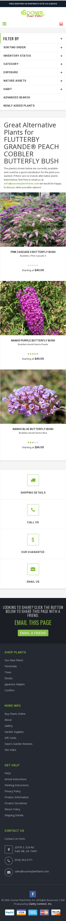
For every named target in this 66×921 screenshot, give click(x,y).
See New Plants (14, 660)
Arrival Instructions (16, 779)
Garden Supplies (14, 732)
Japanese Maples (15, 684)
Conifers (9, 690)
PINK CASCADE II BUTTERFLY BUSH (33, 252)
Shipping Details (14, 815)
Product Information (17, 797)
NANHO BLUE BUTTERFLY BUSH (33, 429)
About (8, 719)
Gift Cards (10, 738)
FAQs (8, 773)
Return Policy (12, 809)
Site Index (10, 750)
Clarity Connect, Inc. (40, 904)
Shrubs (9, 678)
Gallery (9, 726)
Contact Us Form (15, 838)
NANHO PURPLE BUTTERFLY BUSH (33, 340)
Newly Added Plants (18, 105)
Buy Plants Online (15, 713)
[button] (4, 24)
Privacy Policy (13, 791)
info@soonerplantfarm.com (21, 183)
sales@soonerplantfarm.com (32, 871)
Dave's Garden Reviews (18, 744)
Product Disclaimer (16, 803)
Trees (8, 672)
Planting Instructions (17, 785)
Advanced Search (16, 97)
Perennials (11, 666)
